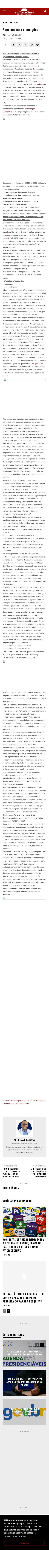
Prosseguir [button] (24, 1543)
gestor (37, 364)
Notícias (14, 22)
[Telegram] (37, 44)
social (6, 238)
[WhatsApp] (31, 44)
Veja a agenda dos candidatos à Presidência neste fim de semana (24, 1353)
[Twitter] (19, 44)
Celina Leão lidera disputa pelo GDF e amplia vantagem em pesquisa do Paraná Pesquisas (23, 1297)
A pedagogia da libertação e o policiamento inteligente (38, 1172)
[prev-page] (4, 1311)
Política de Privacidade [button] (15, 1536)
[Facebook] (13, 44)
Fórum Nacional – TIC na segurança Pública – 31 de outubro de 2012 (11, 1172)
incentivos (33, 66)
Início (5, 22)
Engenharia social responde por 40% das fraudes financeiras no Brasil (24, 1382)
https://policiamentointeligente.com (24, 1143)
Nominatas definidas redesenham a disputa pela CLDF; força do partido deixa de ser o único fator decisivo (24, 1245)
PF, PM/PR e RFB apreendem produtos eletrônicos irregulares (24, 1411)
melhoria (40, 84)
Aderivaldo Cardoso (16, 35)
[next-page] (8, 1311)
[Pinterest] (25, 44)
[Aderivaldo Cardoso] (5, 35)
